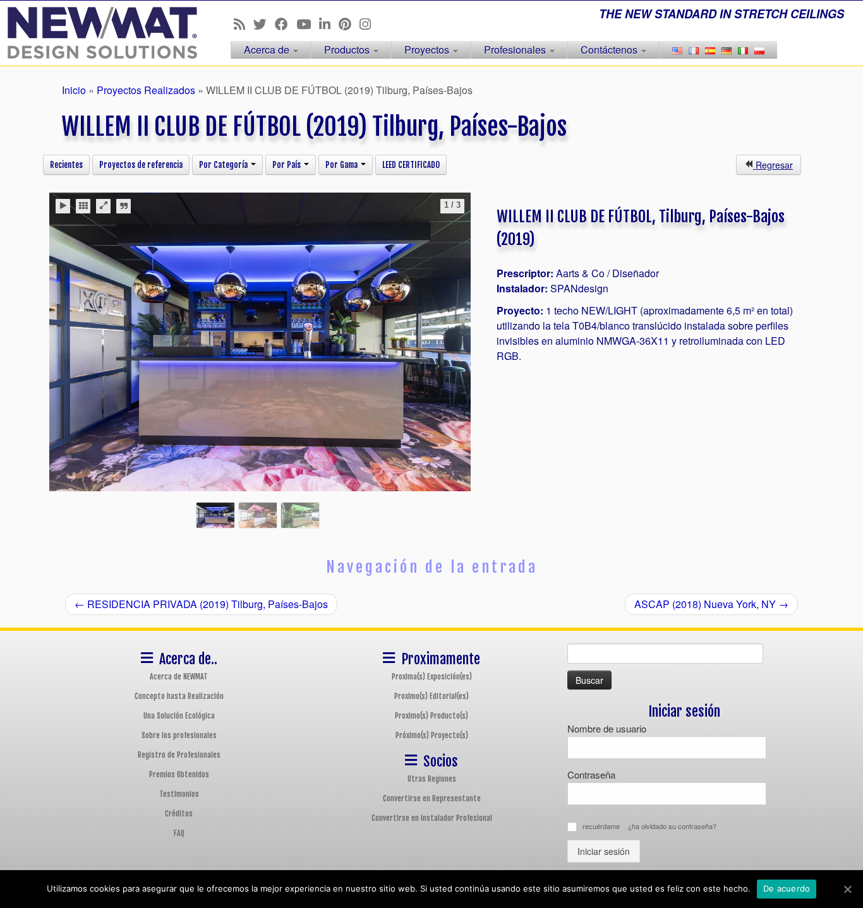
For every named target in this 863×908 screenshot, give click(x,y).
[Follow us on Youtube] (307, 23)
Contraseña (591, 774)
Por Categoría (224, 165)
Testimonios (179, 794)
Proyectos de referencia (141, 165)
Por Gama (342, 165)
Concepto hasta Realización (179, 696)
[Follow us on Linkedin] (329, 23)
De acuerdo (787, 888)
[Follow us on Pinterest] (349, 23)
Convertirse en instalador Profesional (431, 818)
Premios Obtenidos (179, 774)
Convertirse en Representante (432, 798)
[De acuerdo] (847, 889)
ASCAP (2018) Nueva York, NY (711, 604)
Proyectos (428, 49)
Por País (287, 165)
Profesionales (516, 49)
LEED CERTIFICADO (411, 165)
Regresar (773, 164)
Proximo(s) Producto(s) (431, 715)
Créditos (179, 813)
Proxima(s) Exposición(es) (432, 676)
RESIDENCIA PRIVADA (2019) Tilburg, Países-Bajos (201, 604)
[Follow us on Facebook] (285, 23)
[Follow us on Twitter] (264, 23)
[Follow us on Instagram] (369, 23)
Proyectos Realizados (146, 90)
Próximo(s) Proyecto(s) (431, 735)
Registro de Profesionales (179, 755)
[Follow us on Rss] (243, 23)
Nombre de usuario (606, 728)
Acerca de (268, 49)
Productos (348, 49)
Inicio (74, 90)
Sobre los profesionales (179, 735)
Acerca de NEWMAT (179, 676)
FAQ (179, 833)
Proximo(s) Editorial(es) (431, 696)
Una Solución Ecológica (179, 715)
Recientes (66, 165)
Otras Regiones (431, 779)
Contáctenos (610, 49)
